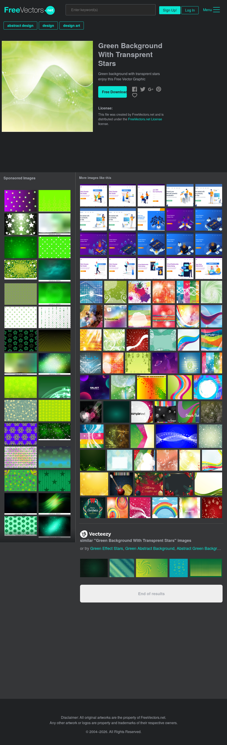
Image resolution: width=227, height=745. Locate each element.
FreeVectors (29, 10)
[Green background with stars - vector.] (54, 387)
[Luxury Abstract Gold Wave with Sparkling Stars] (94, 483)
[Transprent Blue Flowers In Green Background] (211, 292)
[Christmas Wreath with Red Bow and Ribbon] (92, 507)
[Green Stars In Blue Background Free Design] (189, 363)
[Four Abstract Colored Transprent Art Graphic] (188, 292)
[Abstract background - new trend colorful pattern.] (54, 457)
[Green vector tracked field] (54, 340)
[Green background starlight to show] (20, 224)
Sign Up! (170, 10)
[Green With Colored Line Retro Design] (188, 412)
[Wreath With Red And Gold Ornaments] (149, 483)
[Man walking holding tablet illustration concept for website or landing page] (93, 268)
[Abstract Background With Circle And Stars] (117, 436)
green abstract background (149, 548)
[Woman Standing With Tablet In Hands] (93, 219)
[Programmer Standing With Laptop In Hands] (208, 195)
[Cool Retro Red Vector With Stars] (212, 507)
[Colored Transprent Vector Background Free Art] (188, 340)
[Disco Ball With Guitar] (121, 483)
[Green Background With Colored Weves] (180, 387)
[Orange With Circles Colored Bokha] (117, 507)
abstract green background (201, 548)
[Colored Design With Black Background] (165, 412)
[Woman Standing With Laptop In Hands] (122, 219)
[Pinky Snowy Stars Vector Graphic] (140, 507)
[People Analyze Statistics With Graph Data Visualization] (180, 219)
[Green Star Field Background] (20, 247)
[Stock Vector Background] (151, 387)
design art (71, 25)
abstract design (20, 25)
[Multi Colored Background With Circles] (144, 460)
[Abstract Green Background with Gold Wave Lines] (208, 483)
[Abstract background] (20, 387)
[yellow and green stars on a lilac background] (20, 201)
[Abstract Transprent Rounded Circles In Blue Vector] (91, 292)
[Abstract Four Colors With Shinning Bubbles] (92, 436)
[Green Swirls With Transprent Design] (115, 292)
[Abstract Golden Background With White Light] (91, 340)
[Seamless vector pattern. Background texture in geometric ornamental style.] (20, 294)
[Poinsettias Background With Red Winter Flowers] (179, 483)
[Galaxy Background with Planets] (94, 387)
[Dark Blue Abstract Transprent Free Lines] (90, 363)
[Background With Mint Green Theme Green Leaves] (163, 340)
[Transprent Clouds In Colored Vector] (139, 316)
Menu (207, 9)
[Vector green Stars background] (20, 270)
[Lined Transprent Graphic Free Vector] (211, 316)
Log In (190, 10)
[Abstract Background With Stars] (176, 436)
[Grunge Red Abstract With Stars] (137, 340)
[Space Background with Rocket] (165, 363)
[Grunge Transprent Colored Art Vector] (115, 316)
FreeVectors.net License (145, 119)
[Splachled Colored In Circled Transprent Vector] (139, 292)
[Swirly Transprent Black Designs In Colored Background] (91, 316)
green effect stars (106, 548)
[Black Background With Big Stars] (91, 412)
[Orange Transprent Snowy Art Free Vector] (164, 292)
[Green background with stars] (54, 410)
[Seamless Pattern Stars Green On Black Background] (20, 340)
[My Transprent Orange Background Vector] (113, 363)
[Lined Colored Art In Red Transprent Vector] (164, 316)
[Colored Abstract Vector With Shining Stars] (142, 412)
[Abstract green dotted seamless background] (54, 247)
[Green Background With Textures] (116, 412)
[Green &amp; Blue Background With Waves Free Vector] (123, 387)
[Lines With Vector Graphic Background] (212, 460)
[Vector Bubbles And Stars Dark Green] (211, 412)
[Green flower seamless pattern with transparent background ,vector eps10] (20, 317)
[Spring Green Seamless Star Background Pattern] (20, 527)
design (48, 25)
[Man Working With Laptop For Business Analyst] (180, 195)
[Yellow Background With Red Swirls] (189, 460)
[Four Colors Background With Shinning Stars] (212, 363)
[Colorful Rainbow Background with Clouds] (165, 507)
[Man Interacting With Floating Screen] (151, 219)
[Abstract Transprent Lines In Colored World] (211, 340)
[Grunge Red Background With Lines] (167, 460)
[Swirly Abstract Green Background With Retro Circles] (114, 340)
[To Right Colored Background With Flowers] (142, 436)
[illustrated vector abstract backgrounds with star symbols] (20, 457)
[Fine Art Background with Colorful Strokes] (208, 387)
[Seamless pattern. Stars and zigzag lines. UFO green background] (54, 201)
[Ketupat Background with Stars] (138, 363)
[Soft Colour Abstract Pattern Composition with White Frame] (119, 460)
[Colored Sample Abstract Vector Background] (189, 507)
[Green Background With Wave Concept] (92, 460)
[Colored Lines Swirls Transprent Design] (188, 316)
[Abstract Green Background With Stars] (210, 436)
